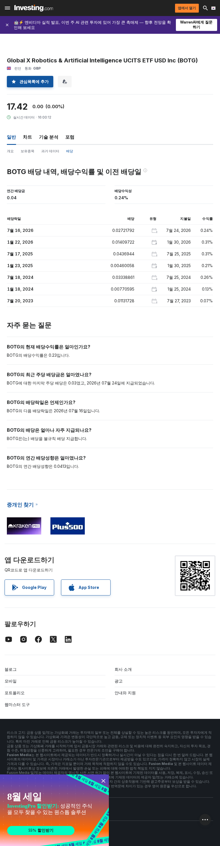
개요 (10, 151)
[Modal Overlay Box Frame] (54, 810)
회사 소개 (123, 669)
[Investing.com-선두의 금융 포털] (33, 8)
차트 (27, 137)
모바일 (11, 681)
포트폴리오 (15, 692)
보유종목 (27, 151)
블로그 (11, 669)
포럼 (69, 137)
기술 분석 (48, 137)
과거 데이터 (50, 151)
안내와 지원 (125, 692)
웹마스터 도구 (17, 704)
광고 (119, 681)
